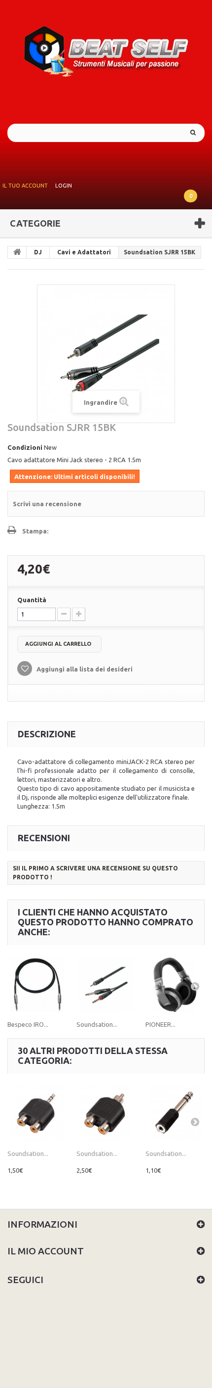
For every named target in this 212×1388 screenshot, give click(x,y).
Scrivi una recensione (47, 503)
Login (63, 186)
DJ (38, 252)
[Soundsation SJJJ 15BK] (106, 984)
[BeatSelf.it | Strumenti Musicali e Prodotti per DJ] (106, 48)
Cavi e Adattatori (84, 252)
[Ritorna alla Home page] (17, 252)
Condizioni (24, 447)
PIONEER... (160, 1024)
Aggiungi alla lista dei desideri (84, 669)
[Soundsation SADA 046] (106, 1113)
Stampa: (35, 530)
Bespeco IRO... (27, 1024)
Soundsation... (96, 1024)
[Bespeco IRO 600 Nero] (37, 984)
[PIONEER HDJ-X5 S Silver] (175, 984)
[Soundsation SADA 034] (175, 1113)
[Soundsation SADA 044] (37, 1113)
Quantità (31, 599)
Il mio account (45, 1250)
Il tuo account (25, 186)
